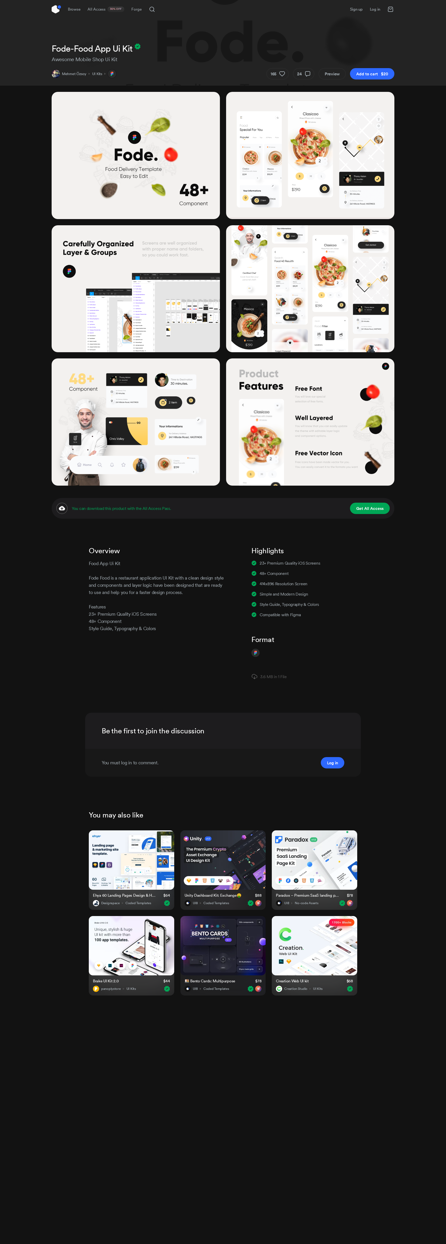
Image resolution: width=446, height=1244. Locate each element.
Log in (375, 9)
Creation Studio (295, 989)
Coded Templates (138, 903)
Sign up (356, 9)
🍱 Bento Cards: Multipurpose (210, 980)
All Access (104, 9)
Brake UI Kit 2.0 (106, 980)
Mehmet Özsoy (74, 73)
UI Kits (97, 73)
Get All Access (370, 508)
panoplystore (111, 989)
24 (299, 73)
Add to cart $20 (372, 73)
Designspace (110, 903)
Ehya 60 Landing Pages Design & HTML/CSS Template (125, 895)
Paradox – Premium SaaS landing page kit (308, 895)
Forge (136, 9)
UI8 (195, 903)
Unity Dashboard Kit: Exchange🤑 (213, 895)
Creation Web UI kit (292, 980)
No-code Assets (306, 903)
